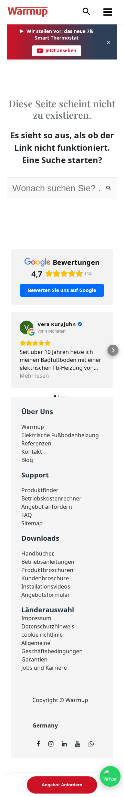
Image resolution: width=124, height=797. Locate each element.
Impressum (36, 618)
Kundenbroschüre (45, 578)
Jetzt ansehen (60, 50)
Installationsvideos (45, 586)
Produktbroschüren (47, 570)
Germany (45, 725)
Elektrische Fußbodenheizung (60, 435)
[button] (86, 12)
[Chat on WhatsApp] (110, 776)
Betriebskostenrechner (51, 498)
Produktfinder (40, 490)
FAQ (26, 515)
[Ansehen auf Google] (26, 327)
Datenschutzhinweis (47, 626)
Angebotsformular (45, 595)
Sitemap (32, 523)
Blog (27, 460)
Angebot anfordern (46, 506)
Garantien (34, 659)
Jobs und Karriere (44, 667)
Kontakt (31, 451)
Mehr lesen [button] (34, 375)
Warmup (32, 427)
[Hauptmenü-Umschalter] (108, 12)
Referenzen (36, 443)
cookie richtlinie (42, 634)
